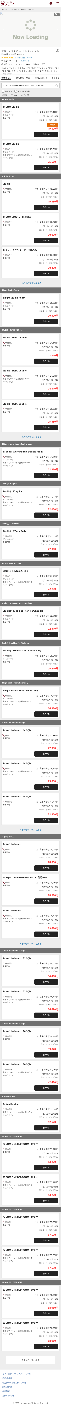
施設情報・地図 (23, 77)
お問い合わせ (8, 1395)
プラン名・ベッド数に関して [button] (21, 95)
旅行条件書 (7, 1378)
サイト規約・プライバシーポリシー (18, 1374)
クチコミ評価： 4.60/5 (23, 57)
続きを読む (7, 73)
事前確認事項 (41, 77)
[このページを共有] (57, 50)
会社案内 (6, 1391)
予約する (46, 134)
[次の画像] (57, 29)
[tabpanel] (30, 29)
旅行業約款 (7, 1386)
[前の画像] (3, 29)
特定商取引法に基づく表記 (14, 1382)
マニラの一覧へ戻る (30, 1359)
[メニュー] (57, 3)
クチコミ (56, 77)
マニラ (8, 9)
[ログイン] (51, 3)
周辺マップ (25, 61)
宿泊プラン (6, 77)
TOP (2, 9)
